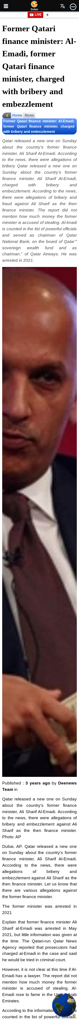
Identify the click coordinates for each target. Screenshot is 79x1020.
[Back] (6, 115)
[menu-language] (62, 6)
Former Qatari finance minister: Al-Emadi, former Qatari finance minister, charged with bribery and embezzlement (38, 126)
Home (17, 115)
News (29, 115)
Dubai (34, 9)
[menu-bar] (73, 6)
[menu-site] (6, 6)
